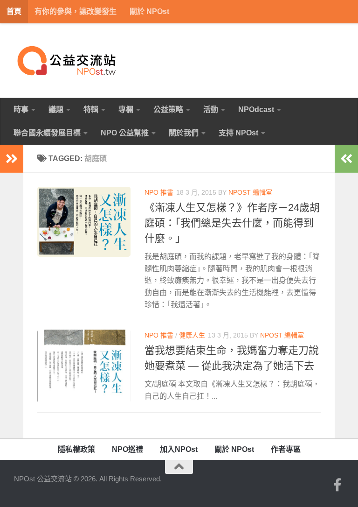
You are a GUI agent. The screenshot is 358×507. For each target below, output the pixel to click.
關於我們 (184, 133)
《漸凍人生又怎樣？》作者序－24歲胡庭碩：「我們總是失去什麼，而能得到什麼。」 (232, 223)
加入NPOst (179, 449)
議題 (55, 109)
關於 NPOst (149, 11)
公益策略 (168, 109)
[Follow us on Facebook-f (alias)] (337, 485)
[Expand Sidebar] (11, 159)
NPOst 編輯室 (250, 192)
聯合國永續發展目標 (47, 133)
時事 (21, 109)
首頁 (14, 11)
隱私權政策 (76, 449)
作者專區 (286, 449)
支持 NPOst (238, 133)
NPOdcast (256, 109)
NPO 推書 (159, 192)
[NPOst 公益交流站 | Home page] (67, 60)
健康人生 (192, 335)
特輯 (90, 109)
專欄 (125, 109)
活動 (210, 109)
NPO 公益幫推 (125, 133)
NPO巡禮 (127, 449)
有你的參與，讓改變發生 (75, 11)
